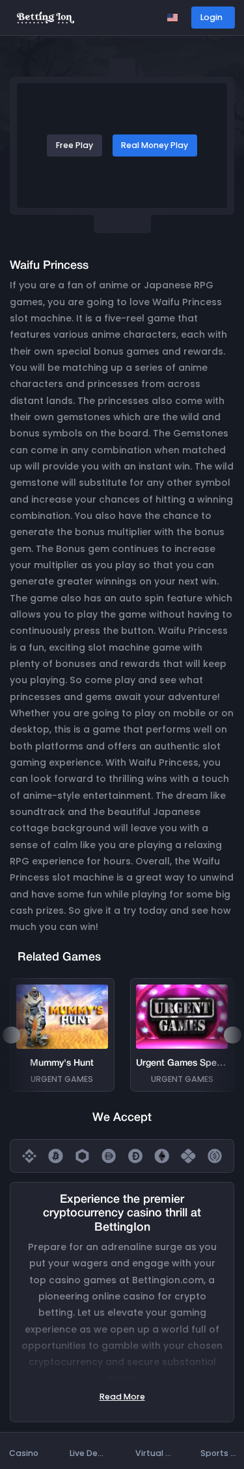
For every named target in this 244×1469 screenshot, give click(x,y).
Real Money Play (154, 145)
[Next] (232, 1035)
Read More (122, 1396)
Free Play (74, 145)
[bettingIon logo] (45, 16)
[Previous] (11, 1035)
